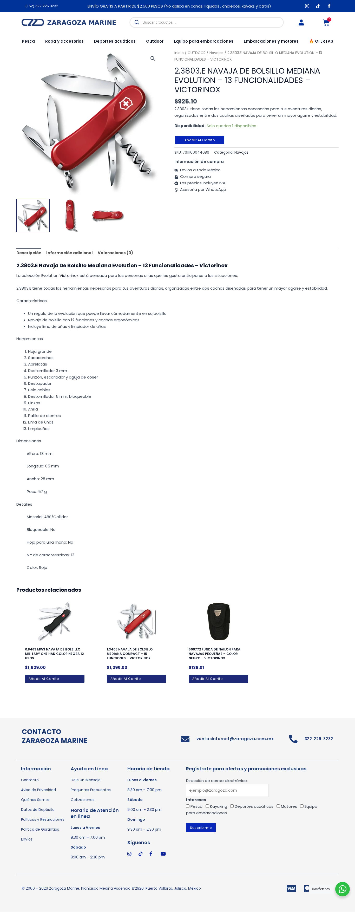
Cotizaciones (82, 799)
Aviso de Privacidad (38, 789)
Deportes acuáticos (115, 41)
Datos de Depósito (38, 809)
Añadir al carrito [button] (44, 678)
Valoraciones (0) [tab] (115, 253)
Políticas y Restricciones (42, 819)
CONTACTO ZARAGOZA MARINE (54, 736)
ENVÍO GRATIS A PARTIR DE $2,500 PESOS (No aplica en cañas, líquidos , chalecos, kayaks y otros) (179, 6)
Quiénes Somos (35, 799)
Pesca (28, 41)
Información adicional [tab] (69, 253)
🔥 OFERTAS (321, 41)
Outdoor (154, 41)
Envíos (26, 839)
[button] (152, 58)
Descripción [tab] (28, 253)
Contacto (30, 780)
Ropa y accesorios (64, 41)
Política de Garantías (40, 829)
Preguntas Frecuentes (91, 789)
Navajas (241, 152)
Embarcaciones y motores (271, 41)
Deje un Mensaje (86, 780)
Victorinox (69, 275)
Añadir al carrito (200, 140)
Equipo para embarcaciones (203, 41)
